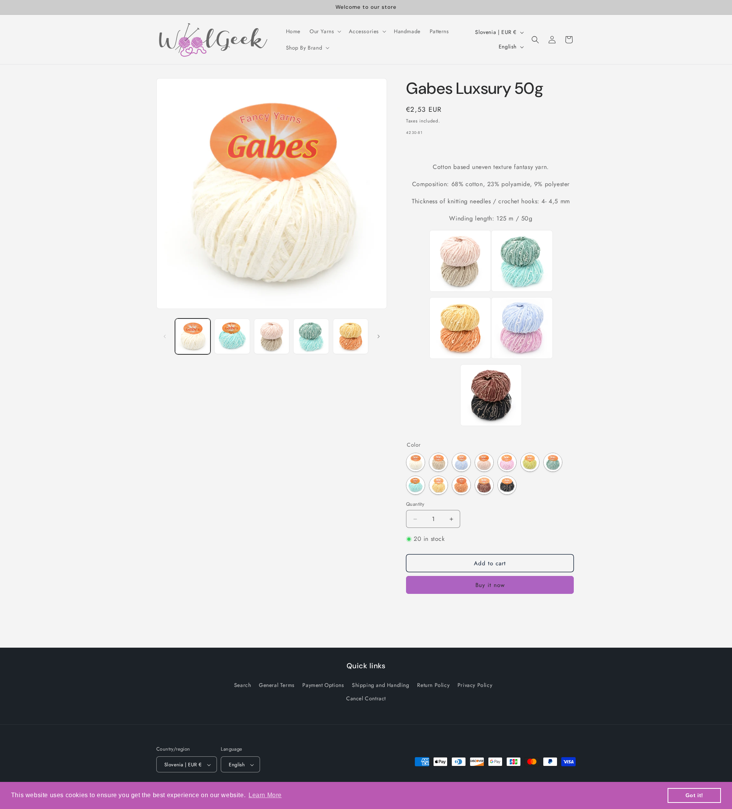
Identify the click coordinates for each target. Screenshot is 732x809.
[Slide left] (164, 336)
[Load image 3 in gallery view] (271, 336)
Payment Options (323, 685)
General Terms (277, 685)
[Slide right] (378, 336)
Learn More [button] (265, 795)
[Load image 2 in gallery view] (232, 336)
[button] (324, 31)
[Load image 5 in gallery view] (350, 336)
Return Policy (433, 685)
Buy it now (490, 585)
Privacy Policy (475, 685)
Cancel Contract (366, 698)
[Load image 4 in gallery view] (311, 336)
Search (242, 685)
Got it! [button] (694, 795)
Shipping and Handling (380, 685)
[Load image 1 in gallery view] (192, 336)
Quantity (415, 504)
